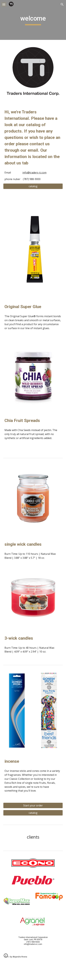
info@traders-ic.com (34, 172)
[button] (4, 4)
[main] (33, 20)
